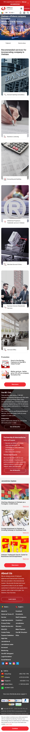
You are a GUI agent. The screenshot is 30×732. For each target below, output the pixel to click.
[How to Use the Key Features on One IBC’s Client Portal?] (5, 364)
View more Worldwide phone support (14, 694)
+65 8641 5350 (9, 687)
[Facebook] (3, 663)
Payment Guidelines (7, 635)
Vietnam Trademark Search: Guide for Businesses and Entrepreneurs (14, 555)
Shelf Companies (21, 617)
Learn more (12, 599)
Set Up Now (27, 8)
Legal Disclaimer (6, 656)
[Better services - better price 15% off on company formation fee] (5, 375)
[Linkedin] (10, 663)
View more (15, 384)
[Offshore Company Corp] (7, 8)
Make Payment (20, 629)
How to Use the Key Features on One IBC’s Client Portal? (18, 362)
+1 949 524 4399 (16, 684)
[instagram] (14, 663)
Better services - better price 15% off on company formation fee (20, 373)
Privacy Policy (5, 623)
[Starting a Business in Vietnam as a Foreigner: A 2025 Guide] (15, 491)
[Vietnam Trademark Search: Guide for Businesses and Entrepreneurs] (15, 544)
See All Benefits (15, 427)
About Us (4, 611)
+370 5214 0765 (16, 677)
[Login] (24, 12)
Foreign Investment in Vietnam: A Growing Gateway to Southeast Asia (13, 529)
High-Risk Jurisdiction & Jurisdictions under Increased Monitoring (7, 644)
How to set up (22, 43)
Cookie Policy (5, 632)
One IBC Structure (21, 632)
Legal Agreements (7, 620)
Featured (8, 43)
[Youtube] (7, 663)
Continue (15, 728)
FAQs (17, 635)
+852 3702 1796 (16, 674)
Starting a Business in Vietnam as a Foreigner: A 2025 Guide (13, 503)
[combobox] (12, 12)
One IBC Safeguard (7, 653)
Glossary (18, 626)
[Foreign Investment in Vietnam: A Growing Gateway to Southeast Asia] (15, 518)
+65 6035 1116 (16, 681)
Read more (26, 506)
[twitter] (17, 663)
